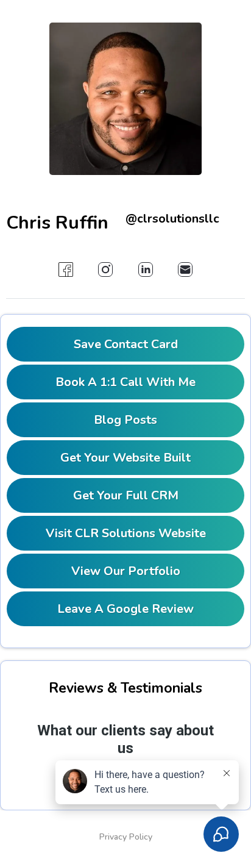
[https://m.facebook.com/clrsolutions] (65, 269)
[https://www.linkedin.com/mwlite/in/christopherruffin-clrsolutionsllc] (145, 269)
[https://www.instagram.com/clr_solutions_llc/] (105, 269)
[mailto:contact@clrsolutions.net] (185, 269)
